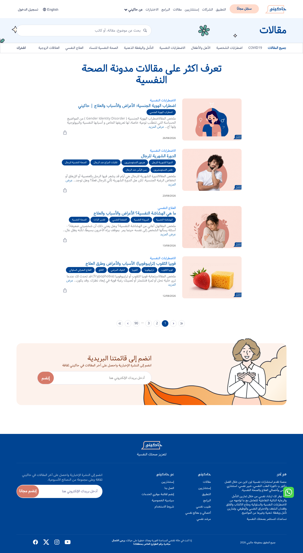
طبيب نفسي (203, 506)
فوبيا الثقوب (167, 270)
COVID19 (255, 47)
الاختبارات (152, 9)
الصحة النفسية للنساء (103, 47)
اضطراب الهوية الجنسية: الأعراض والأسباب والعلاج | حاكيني (127, 106)
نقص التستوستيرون (163, 170)
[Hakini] (275, 8)
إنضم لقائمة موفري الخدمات (158, 494)
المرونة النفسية (141, 220)
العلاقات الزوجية (49, 47)
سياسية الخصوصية (163, 500)
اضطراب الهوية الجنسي (161, 112)
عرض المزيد (156, 126)
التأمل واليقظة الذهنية (139, 47)
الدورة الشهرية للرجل (162, 162)
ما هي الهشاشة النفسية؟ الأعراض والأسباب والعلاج (135, 213)
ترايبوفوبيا (149, 270)
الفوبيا (135, 270)
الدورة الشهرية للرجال (158, 156)
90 (136, 323)
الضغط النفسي (119, 220)
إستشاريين (192, 9)
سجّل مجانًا (244, 8)
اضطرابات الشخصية (229, 47)
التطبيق (221, 9)
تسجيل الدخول (28, 9)
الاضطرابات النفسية (172, 47)
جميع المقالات (277, 47)
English (52, 9)
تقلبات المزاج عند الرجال (105, 162)
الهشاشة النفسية (164, 220)
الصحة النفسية (79, 220)
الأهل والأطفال (200, 47)
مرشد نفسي (204, 519)
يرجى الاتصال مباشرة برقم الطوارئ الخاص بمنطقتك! (141, 542)
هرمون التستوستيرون (134, 162)
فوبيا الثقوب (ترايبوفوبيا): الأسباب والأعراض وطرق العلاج (131, 263)
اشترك (21, 47)
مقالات (177, 9)
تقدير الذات (99, 220)
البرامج (165, 9)
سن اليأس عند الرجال (136, 170)
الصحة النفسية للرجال (76, 162)
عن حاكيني (135, 9)
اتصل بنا (169, 488)
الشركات (207, 9)
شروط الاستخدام (164, 506)
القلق (101, 270)
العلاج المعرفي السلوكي (80, 270)
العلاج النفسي (74, 47)
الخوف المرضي (118, 270)
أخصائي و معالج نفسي (198, 513)
